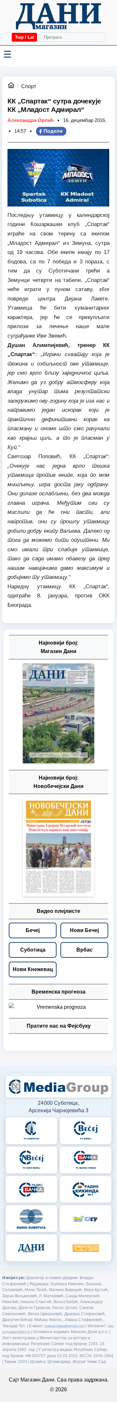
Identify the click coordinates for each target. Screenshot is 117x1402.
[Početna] (58, 16)
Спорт (28, 86)
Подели (53, 131)
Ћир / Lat (24, 37)
